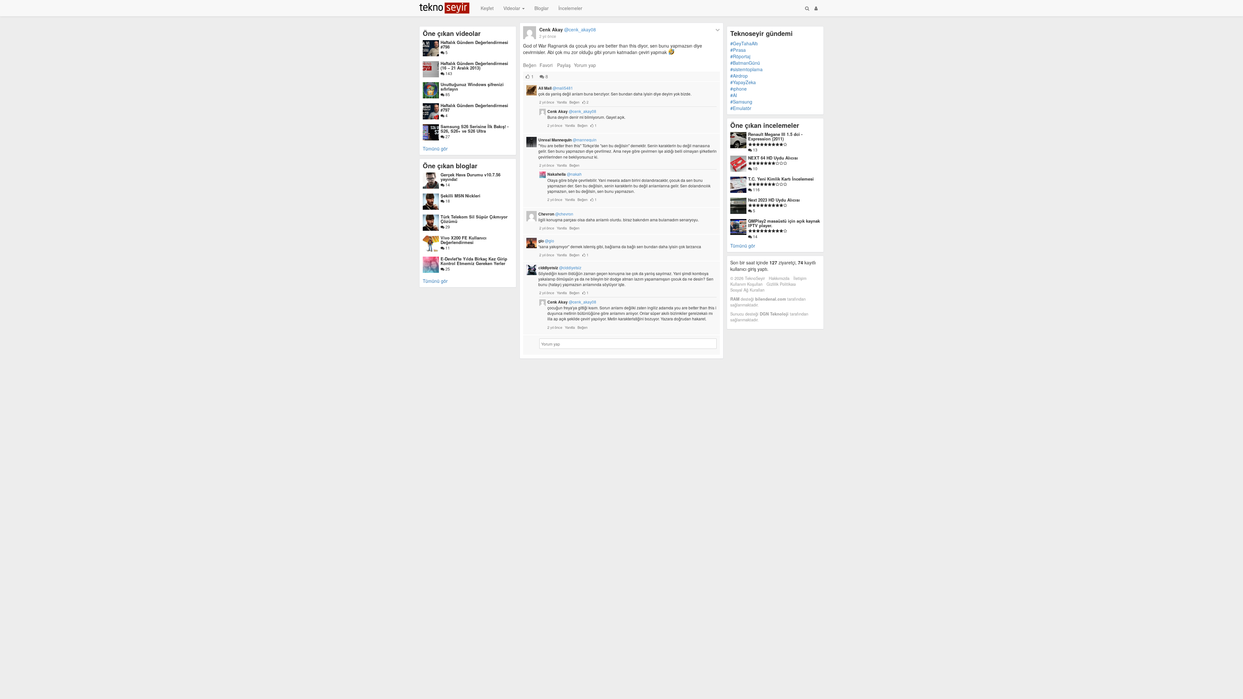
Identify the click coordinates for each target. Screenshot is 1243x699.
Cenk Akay (567, 29)
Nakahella (564, 174)
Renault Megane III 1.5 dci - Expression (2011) (775, 136)
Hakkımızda (779, 278)
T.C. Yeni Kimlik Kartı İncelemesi (781, 179)
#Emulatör (740, 108)
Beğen (529, 65)
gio (546, 241)
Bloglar (541, 8)
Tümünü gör (435, 148)
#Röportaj (740, 56)
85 (447, 94)
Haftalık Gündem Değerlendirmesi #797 (474, 107)
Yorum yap (585, 65)
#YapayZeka (743, 82)
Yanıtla (562, 102)
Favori (546, 65)
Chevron (555, 214)
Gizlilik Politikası (781, 284)
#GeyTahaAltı (744, 43)
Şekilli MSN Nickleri (460, 196)
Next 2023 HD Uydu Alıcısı (774, 200)
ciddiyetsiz (559, 268)
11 (447, 247)
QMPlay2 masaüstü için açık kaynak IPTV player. (784, 223)
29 (447, 226)
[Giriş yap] (816, 8)
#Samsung (741, 101)
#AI (733, 95)
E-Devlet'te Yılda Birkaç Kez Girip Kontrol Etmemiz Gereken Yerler (474, 261)
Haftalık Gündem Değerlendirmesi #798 (474, 44)
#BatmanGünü (745, 63)
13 (754, 149)
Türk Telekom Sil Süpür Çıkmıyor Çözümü (474, 219)
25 (447, 269)
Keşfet (487, 8)
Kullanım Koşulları (746, 284)
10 (754, 168)
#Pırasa (738, 50)
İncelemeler (570, 8)
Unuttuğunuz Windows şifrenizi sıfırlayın (472, 86)
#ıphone (738, 88)
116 (756, 189)
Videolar (512, 8)
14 (447, 184)
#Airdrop (739, 75)
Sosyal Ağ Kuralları (747, 290)
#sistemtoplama (746, 69)
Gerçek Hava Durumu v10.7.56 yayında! (470, 177)
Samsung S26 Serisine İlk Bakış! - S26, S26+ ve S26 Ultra (475, 128)
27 (447, 136)
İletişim (799, 278)
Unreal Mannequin (567, 140)
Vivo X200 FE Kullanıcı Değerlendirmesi (464, 240)
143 (448, 73)
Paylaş (564, 65)
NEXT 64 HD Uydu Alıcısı (773, 158)
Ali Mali (555, 88)
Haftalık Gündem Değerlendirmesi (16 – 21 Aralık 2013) (474, 65)
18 (447, 201)
